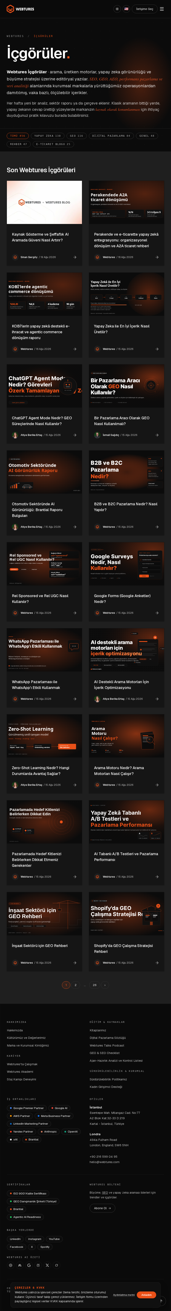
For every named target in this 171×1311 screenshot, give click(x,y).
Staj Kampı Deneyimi (21, 1079)
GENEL (147, 135)
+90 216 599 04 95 (103, 1157)
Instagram (34, 1239)
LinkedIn (15, 1239)
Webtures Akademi (20, 1072)
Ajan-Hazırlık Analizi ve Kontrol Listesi (116, 1061)
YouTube (54, 1239)
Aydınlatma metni (124, 1295)
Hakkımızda (15, 1030)
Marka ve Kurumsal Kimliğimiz (28, 1045)
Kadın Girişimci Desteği (106, 1087)
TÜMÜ (17, 135)
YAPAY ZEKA (47, 135)
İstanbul (96, 1107)
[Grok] (56, 1265)
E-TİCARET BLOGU (53, 144)
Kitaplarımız (98, 1030)
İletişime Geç (144, 9)
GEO (76, 135)
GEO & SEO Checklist (105, 1053)
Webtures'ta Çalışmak (22, 1064)
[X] (47, 1265)
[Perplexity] (38, 1265)
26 (95, 985)
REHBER (18, 144)
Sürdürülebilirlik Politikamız (108, 1079)
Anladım (146, 1295)
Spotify (44, 1247)
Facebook (16, 1247)
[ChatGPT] (10, 1265)
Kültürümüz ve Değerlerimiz (26, 1038)
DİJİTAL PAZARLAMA (111, 135)
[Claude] (20, 1265)
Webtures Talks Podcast (107, 1045)
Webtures (15, 36)
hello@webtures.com (104, 1162)
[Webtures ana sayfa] (20, 9)
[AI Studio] (29, 1265)
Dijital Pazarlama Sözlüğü (108, 1038)
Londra (95, 1134)
